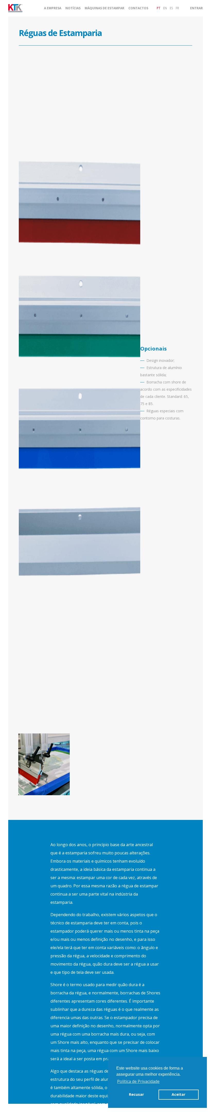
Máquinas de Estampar (104, 8)
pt (158, 8)
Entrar (196, 8)
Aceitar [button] (178, 1094)
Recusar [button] (136, 1094)
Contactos (138, 8)
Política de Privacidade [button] (138, 1081)
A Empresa (52, 8)
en (165, 8)
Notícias (73, 8)
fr (177, 8)
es (171, 8)
